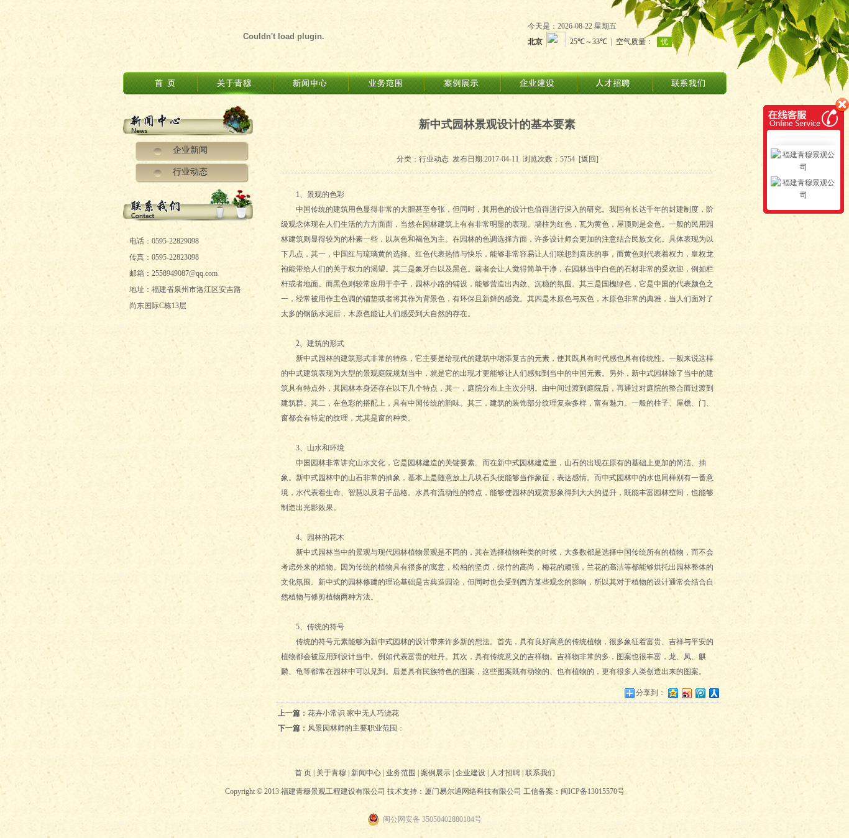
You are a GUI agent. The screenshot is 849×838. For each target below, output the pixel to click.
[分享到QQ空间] (672, 693)
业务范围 (401, 772)
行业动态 (190, 171)
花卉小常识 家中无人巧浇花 (353, 713)
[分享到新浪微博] (686, 693)
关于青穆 (331, 772)
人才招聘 (505, 772)
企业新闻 (190, 150)
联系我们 (540, 772)
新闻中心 (366, 772)
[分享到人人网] (713, 693)
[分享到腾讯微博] (700, 693)
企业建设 (470, 772)
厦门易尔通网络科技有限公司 (472, 791)
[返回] (589, 159)
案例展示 (436, 772)
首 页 (303, 772)
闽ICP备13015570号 (593, 791)
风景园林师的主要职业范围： (356, 728)
